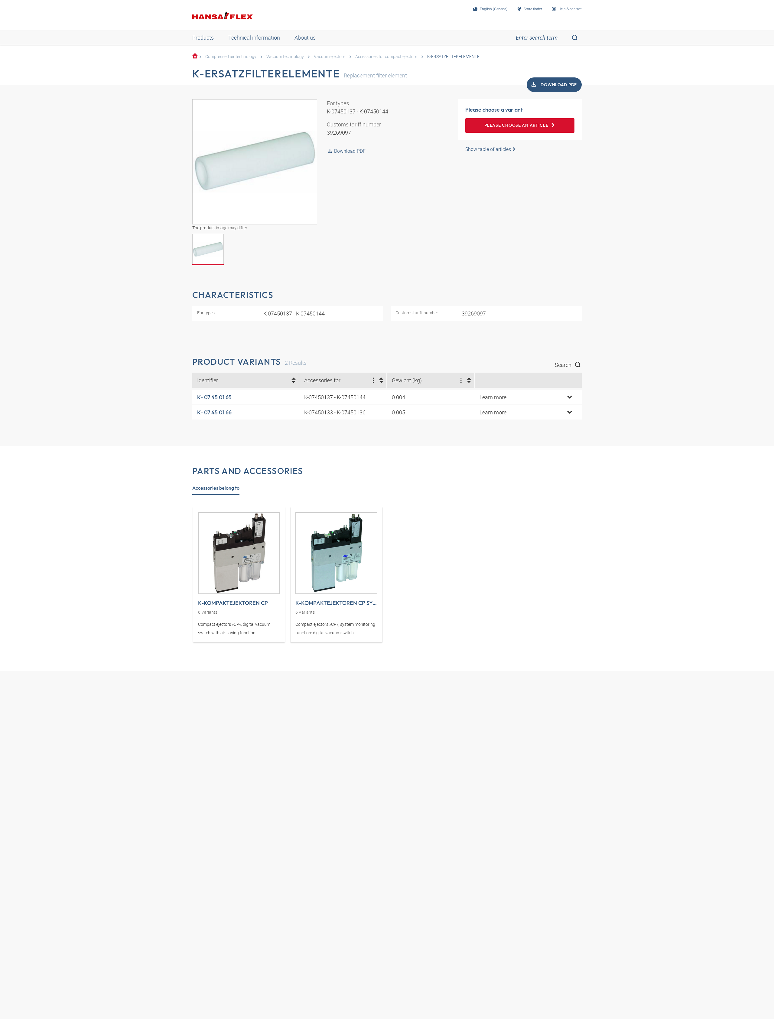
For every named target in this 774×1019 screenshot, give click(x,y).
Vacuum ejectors (329, 56)
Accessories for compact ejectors (386, 56)
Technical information (254, 37)
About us (305, 37)
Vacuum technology (285, 56)
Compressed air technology (230, 56)
